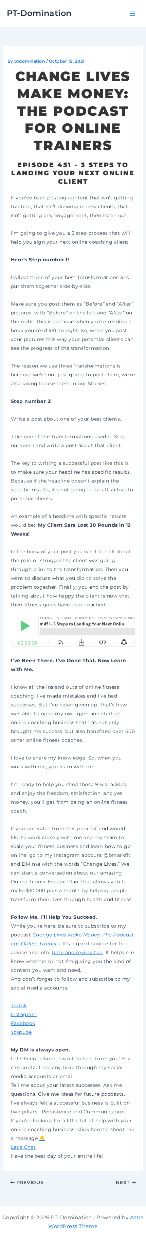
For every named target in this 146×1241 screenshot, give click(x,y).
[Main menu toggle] (132, 13)
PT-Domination (39, 13)
